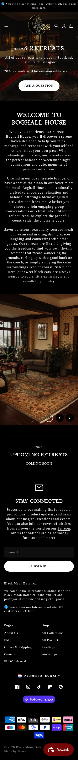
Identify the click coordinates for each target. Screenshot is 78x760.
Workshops (50, 654)
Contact (9, 654)
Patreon (64, 528)
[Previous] (60, 418)
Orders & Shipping (18, 647)
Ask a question (39, 85)
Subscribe (39, 566)
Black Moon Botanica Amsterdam (40, 747)
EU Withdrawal (15, 661)
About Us (11, 633)
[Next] (70, 418)
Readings (48, 647)
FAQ (7, 640)
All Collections (53, 633)
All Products (51, 640)
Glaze (22, 751)
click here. (27, 611)
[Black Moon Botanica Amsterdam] (39, 26)
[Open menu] (6, 25)
